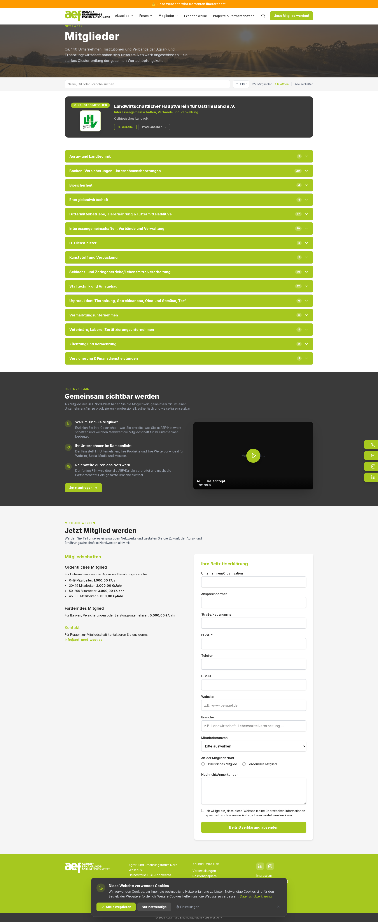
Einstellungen (189, 907)
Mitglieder (166, 15)
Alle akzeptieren (118, 907)
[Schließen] (278, 907)
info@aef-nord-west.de (83, 639)
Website (127, 127)
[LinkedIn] (260, 866)
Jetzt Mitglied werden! (291, 15)
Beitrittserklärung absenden (253, 827)
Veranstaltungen (204, 871)
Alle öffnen (282, 84)
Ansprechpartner (214, 594)
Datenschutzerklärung (256, 896)
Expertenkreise (195, 16)
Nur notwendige (154, 907)
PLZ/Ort (207, 635)
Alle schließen (304, 84)
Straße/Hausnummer (217, 614)
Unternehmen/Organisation (222, 573)
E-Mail (206, 676)
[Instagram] (270, 866)
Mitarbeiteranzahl (215, 738)
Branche (207, 717)
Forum (144, 15)
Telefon (207, 655)
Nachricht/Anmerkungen (219, 774)
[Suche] (263, 16)
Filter (243, 84)
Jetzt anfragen (81, 487)
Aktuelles (122, 15)
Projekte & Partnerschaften (233, 16)
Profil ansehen (152, 127)
